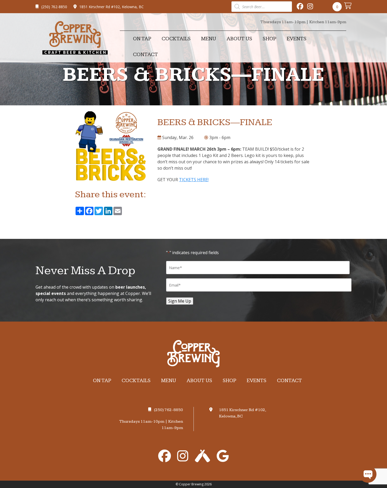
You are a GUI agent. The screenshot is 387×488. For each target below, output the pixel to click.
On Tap (142, 39)
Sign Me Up (179, 301)
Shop (269, 39)
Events (296, 39)
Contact (145, 54)
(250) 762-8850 (54, 6)
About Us (239, 39)
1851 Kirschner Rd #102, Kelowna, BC (111, 6)
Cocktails (176, 39)
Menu (208, 39)
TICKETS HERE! (194, 180)
